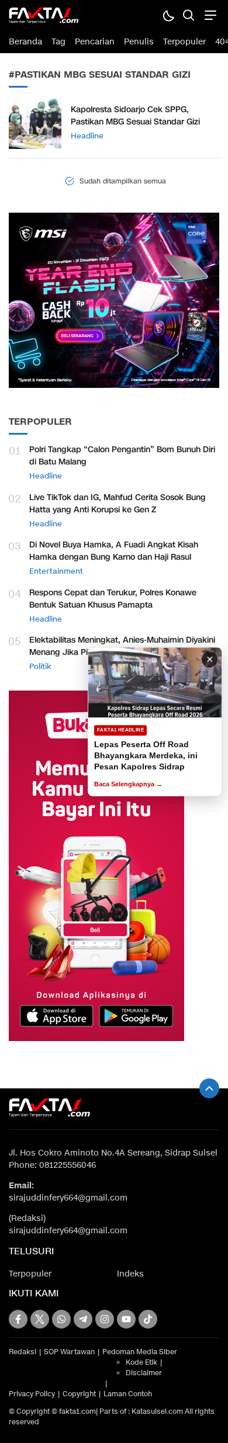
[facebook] (18, 1319)
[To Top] (209, 1088)
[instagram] (104, 1319)
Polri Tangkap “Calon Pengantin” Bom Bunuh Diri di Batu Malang (122, 455)
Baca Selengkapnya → (128, 784)
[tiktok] (148, 1319)
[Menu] (209, 15)
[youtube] (126, 1319)
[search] (188, 15)
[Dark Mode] (168, 15)
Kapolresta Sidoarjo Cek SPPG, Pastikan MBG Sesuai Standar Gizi (135, 115)
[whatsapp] (61, 1319)
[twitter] (39, 1319)
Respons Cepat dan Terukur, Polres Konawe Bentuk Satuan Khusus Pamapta (112, 598)
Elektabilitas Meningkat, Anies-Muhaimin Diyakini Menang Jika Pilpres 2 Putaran (122, 646)
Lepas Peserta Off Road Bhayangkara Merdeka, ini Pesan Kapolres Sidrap (146, 755)
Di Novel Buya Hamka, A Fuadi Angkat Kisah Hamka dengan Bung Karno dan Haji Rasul (113, 551)
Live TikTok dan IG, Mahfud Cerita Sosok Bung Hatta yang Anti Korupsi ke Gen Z (117, 503)
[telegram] (83, 1319)
